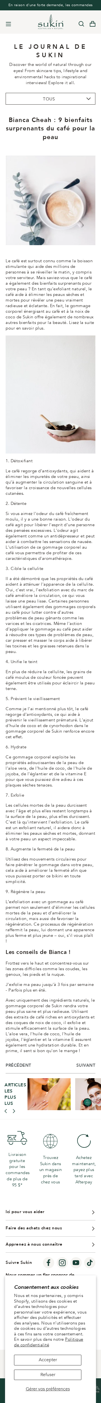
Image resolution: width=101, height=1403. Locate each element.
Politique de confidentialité (48, 1342)
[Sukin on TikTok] (89, 1263)
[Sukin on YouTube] (76, 1263)
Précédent (18, 1065)
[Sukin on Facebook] (48, 1263)
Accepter (48, 1360)
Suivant (86, 1065)
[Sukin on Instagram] (62, 1263)
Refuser (47, 1375)
